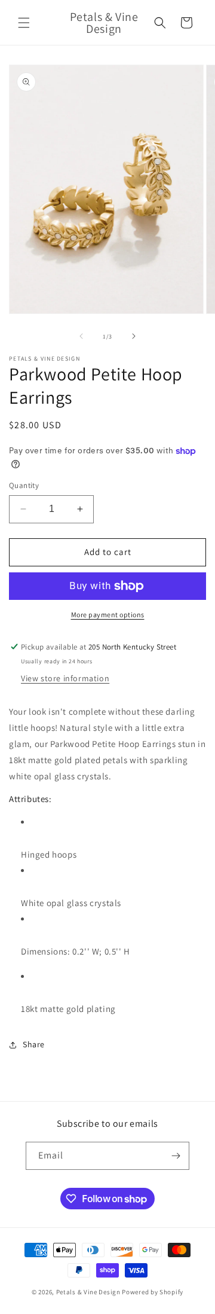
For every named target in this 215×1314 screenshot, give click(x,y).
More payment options (108, 614)
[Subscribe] (175, 1156)
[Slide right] (134, 336)
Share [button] (34, 1044)
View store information (65, 678)
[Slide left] (81, 336)
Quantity (24, 485)
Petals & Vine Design (88, 1292)
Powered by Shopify (152, 1292)
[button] (24, 23)
